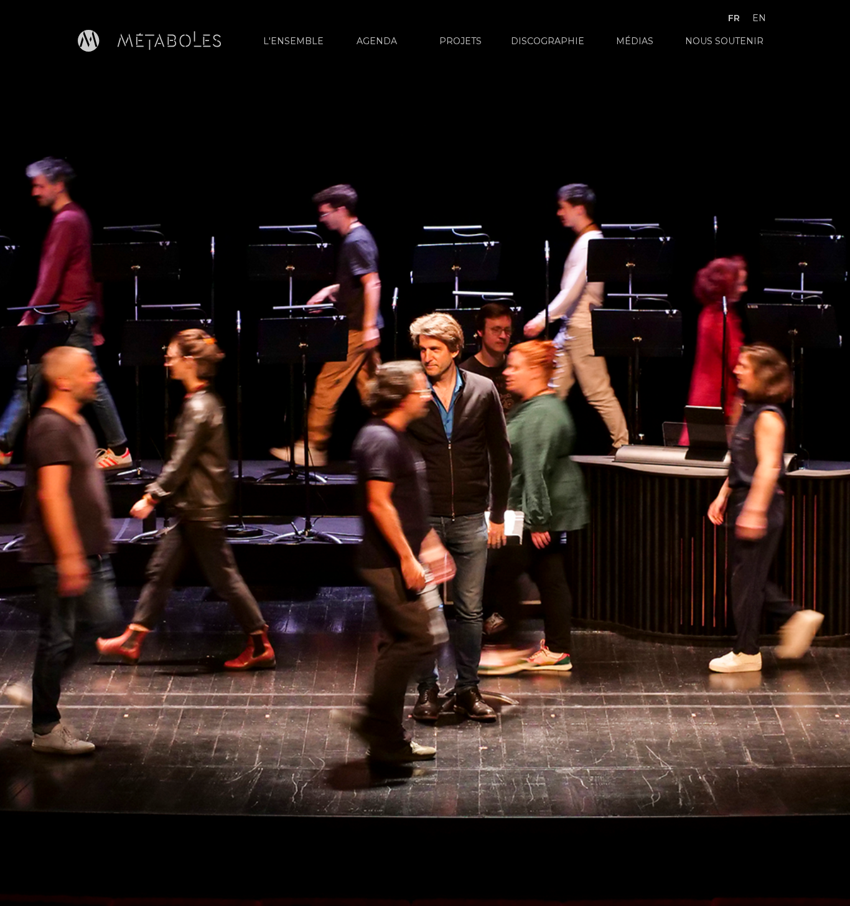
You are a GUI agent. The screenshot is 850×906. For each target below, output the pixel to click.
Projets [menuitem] (460, 41)
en (759, 18)
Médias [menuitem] (634, 41)
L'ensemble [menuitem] (293, 41)
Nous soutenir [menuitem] (724, 41)
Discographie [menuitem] (547, 41)
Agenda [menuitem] (377, 41)
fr (734, 18)
